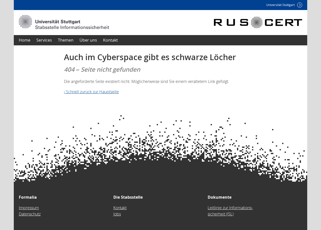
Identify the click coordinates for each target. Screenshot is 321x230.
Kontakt (110, 40)
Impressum (29, 207)
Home (24, 40)
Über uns (88, 40)
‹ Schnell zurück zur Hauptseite (91, 91)
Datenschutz (30, 214)
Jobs (117, 214)
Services (44, 40)
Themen (65, 40)
